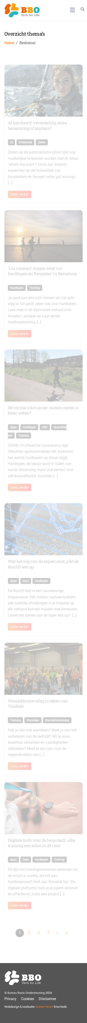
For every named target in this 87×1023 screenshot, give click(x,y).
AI (11, 142)
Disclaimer (47, 999)
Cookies (27, 999)
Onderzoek (25, 142)
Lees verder (20, 194)
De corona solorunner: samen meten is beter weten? (43, 410)
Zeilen (41, 142)
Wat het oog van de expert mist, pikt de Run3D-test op (43, 563)
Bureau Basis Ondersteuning (26, 993)
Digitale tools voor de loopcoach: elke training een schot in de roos (41, 842)
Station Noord (44, 1006)
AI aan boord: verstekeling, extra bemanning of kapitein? (37, 125)
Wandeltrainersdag (57, 720)
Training (34, 288)
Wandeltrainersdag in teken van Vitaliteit (38, 703)
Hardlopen (16, 288)
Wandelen (33, 720)
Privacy (10, 999)
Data (26, 581)
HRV (45, 427)
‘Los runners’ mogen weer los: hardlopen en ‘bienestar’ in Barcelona (42, 270)
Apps (13, 427)
